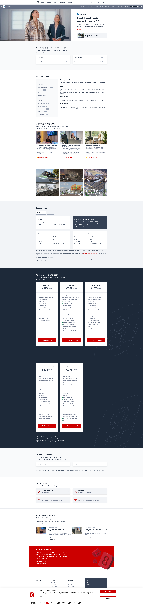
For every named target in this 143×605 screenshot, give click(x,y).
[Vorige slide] (37, 162)
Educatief (113, 6)
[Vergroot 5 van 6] (81, 184)
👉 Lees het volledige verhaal (42, 157)
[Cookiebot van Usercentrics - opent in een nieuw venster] (33, 603)
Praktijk (92, 6)
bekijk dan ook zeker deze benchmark (91, 253)
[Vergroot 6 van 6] (105, 184)
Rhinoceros (38, 584)
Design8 (70, 580)
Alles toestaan (108, 591)
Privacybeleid (71, 584)
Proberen (134, 6)
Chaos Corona (54, 586)
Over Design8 (71, 582)
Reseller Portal (71, 586)
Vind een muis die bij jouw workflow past (44, 261)
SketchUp (38, 582)
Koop (140, 6)
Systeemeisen (99, 6)
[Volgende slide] (39, 162)
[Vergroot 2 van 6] (81, 170)
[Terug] (1, 6)
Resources (119, 6)
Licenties (107, 6)
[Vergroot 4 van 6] (57, 184)
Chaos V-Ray (54, 584)
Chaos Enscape (54, 582)
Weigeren (108, 598)
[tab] (47, 82)
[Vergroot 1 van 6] (57, 170)
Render (53, 580)
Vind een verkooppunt (47, 340)
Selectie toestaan (108, 594)
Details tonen (85, 602)
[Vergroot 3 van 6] (105, 170)
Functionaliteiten (85, 6)
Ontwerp (38, 580)
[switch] (58, 603)
